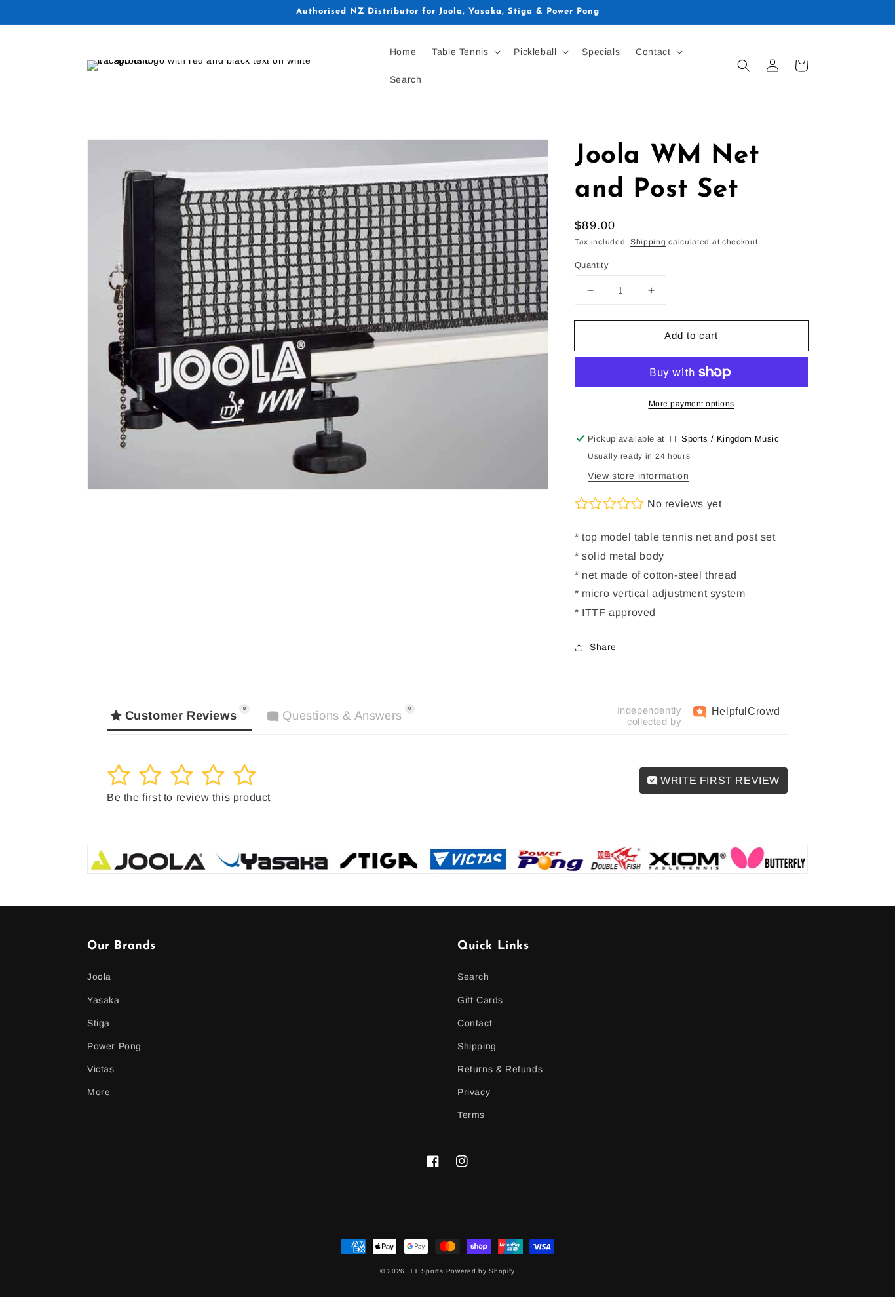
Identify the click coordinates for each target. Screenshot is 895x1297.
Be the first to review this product (189, 797)
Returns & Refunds (500, 1069)
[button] (465, 52)
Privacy (473, 1092)
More (98, 1092)
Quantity (592, 265)
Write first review (719, 780)
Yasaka (103, 1000)
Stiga (98, 1023)
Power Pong (114, 1046)
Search (473, 976)
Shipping (648, 241)
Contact (474, 1023)
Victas (101, 1069)
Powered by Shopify (481, 1271)
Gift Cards (480, 1000)
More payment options (691, 403)
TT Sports (426, 1271)
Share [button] (603, 647)
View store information (638, 476)
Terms (471, 1115)
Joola (99, 976)
